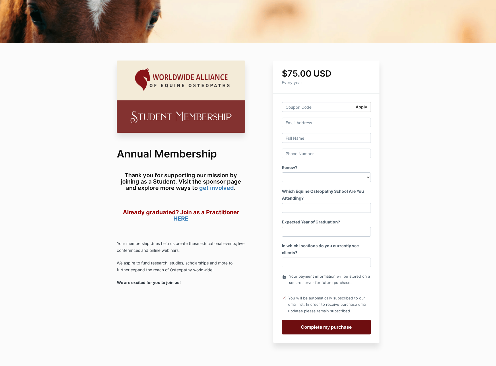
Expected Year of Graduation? (311, 221)
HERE (180, 218)
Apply (361, 106)
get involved (216, 187)
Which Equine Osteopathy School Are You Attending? (323, 194)
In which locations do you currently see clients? (320, 249)
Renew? (289, 167)
